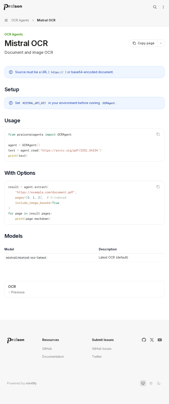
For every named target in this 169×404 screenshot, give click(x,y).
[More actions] (163, 7)
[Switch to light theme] (151, 383)
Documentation (53, 356)
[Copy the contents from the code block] (158, 134)
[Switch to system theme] (143, 383)
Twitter (97, 356)
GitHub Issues (102, 348)
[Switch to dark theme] (159, 383)
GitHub (47, 348)
